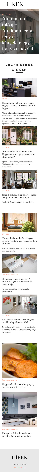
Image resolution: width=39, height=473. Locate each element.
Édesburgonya (9, 380)
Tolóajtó (7, 14)
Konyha (6, 99)
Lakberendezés (10, 275)
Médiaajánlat (19, 467)
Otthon (6, 147)
